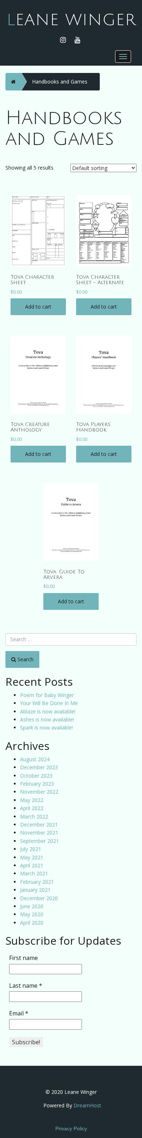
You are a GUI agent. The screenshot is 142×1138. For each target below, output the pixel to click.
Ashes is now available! (47, 719)
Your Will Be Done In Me (49, 703)
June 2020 (31, 906)
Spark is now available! (46, 727)
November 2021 (39, 832)
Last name (25, 986)
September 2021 (39, 840)
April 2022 (31, 808)
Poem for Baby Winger (47, 695)
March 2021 (34, 873)
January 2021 (35, 889)
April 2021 (31, 865)
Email (18, 1013)
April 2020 (31, 922)
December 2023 (39, 767)
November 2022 (39, 791)
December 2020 (39, 898)
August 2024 (35, 759)
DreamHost (87, 1105)
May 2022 (31, 800)
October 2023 (36, 775)
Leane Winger (71, 20)
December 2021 (39, 824)
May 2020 (31, 914)
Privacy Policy (71, 1128)
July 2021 (30, 848)
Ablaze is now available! (47, 711)
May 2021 (31, 857)
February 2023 (37, 783)
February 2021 (37, 881)
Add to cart (38, 306)
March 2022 (34, 816)
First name (23, 958)
